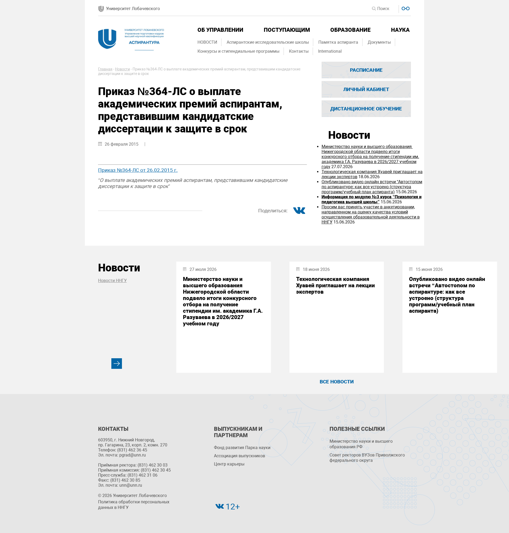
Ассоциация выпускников (239, 455)
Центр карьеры (229, 464)
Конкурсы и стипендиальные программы (238, 51)
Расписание (366, 70)
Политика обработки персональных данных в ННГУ (133, 504)
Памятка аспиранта (338, 42)
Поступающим (287, 30)
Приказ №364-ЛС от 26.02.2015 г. (138, 170)
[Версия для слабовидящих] (405, 8)
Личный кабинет (366, 89)
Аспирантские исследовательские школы (268, 42)
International (330, 51)
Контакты (299, 51)
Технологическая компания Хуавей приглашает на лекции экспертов (335, 285)
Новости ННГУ (112, 280)
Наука (400, 30)
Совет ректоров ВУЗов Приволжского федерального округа (367, 458)
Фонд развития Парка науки (242, 447)
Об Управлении (220, 30)
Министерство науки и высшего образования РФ (361, 444)
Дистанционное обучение (366, 109)
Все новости (337, 382)
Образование (350, 30)
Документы (379, 42)
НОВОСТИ (207, 42)
